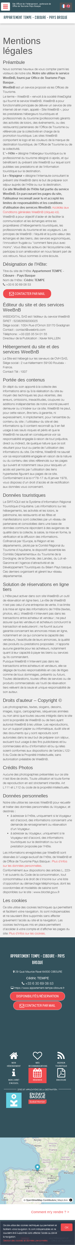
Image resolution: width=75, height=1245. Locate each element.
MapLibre (63, 1200)
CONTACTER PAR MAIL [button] (29, 294)
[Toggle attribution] (70, 1200)
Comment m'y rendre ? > (50, 1212)
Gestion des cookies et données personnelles (25, 1240)
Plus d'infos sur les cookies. (27, 933)
